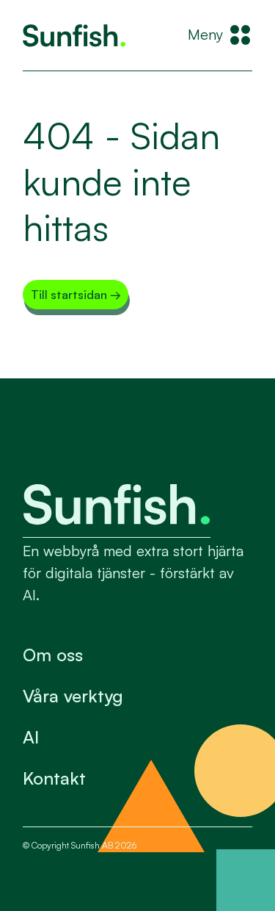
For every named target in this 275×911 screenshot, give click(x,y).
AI (31, 737)
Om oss (53, 655)
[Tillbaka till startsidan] (74, 35)
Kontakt (54, 778)
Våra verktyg (73, 696)
